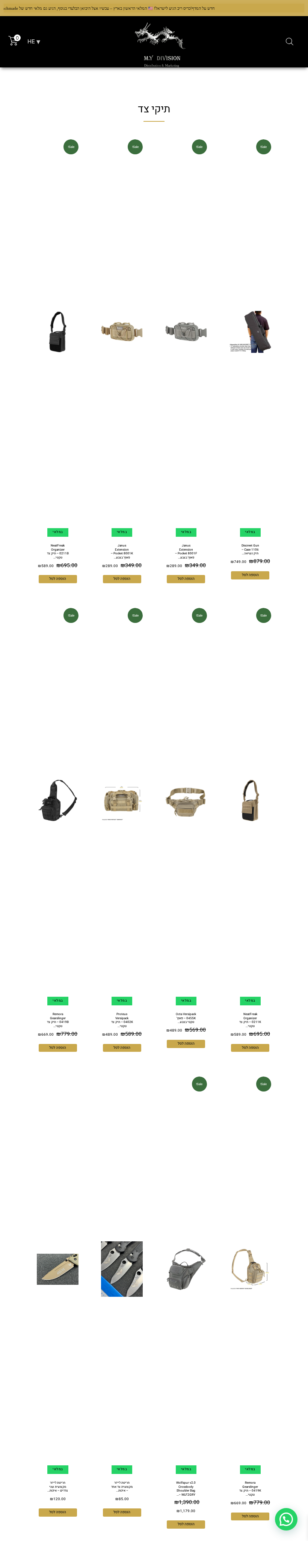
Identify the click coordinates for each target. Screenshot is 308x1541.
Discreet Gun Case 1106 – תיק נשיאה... (250, 549)
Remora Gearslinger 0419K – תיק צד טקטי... (250, 1488)
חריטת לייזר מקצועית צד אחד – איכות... (122, 1486)
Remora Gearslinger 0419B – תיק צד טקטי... (58, 1020)
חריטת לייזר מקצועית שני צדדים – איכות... (57, 1486)
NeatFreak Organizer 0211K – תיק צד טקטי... (250, 1020)
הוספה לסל (250, 575)
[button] (286, 1519)
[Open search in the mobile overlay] (289, 41)
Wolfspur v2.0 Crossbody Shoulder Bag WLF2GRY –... (186, 1488)
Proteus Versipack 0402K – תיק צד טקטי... (122, 1020)
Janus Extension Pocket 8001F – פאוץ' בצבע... (186, 551)
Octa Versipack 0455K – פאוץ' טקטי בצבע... (186, 1018)
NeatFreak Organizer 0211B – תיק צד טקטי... (58, 551)
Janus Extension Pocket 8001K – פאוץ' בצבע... (122, 551)
